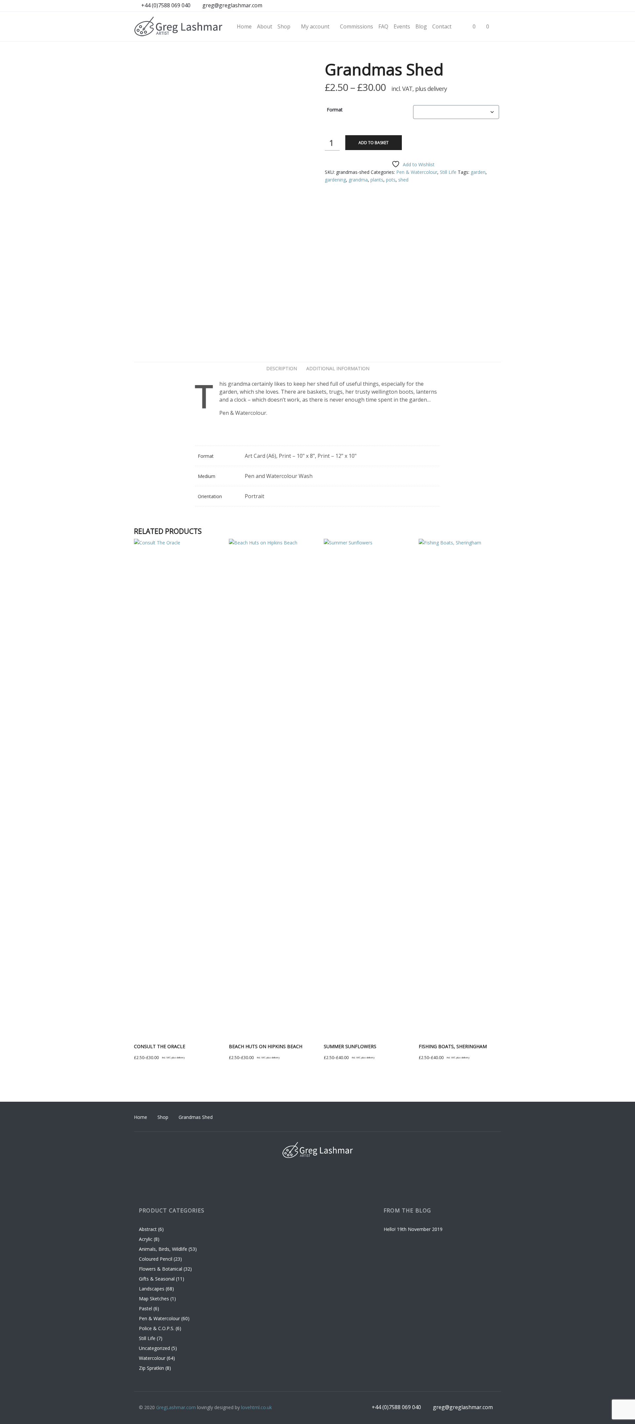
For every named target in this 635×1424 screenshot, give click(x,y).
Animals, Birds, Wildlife (163, 1249)
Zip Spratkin (151, 1368)
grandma (358, 180)
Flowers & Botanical (160, 1269)
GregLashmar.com (176, 1407)
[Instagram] (470, 6)
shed (403, 180)
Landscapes (151, 1289)
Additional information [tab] (337, 368)
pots (391, 180)
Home (140, 1117)
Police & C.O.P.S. (156, 1328)
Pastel (145, 1308)
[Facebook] (458, 6)
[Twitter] (495, 6)
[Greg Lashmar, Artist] (178, 26)
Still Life (448, 172)
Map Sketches (154, 1298)
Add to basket (374, 142)
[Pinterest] (482, 6)
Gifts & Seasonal (157, 1279)
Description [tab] (281, 368)
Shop (162, 1117)
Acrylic (145, 1239)
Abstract (148, 1229)
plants (376, 180)
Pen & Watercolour (416, 172)
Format (335, 109)
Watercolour (152, 1358)
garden (478, 172)
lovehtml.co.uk (256, 1407)
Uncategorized (154, 1348)
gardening (335, 180)
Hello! (390, 1229)
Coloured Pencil (155, 1259)
